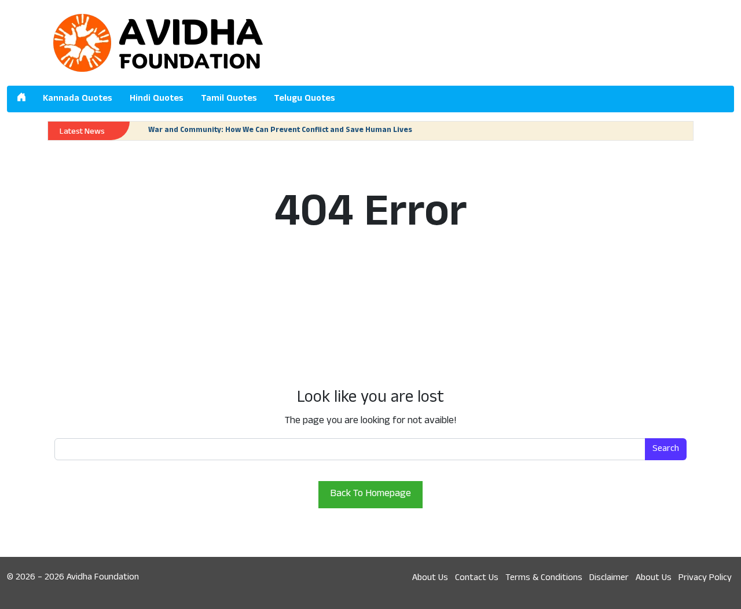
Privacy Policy (705, 578)
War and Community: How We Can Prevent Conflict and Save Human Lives (280, 130)
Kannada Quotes (77, 99)
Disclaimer (609, 578)
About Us (430, 578)
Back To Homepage (370, 494)
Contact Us (476, 578)
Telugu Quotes (304, 99)
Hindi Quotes (157, 99)
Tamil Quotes (229, 99)
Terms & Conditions (543, 578)
